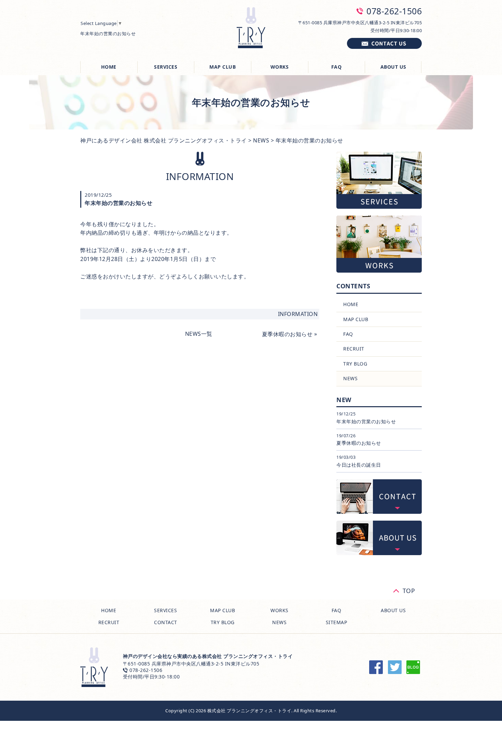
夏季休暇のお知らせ (287, 334)
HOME (108, 67)
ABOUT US (393, 67)
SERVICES (165, 67)
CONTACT (165, 622)
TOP (409, 590)
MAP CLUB (222, 67)
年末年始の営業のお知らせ (366, 421)
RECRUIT (353, 348)
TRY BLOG (355, 363)
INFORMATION (298, 314)
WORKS (279, 67)
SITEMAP (336, 622)
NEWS (261, 140)
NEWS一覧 (198, 334)
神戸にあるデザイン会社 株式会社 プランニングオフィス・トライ (163, 140)
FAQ (336, 67)
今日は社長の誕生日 (358, 465)
